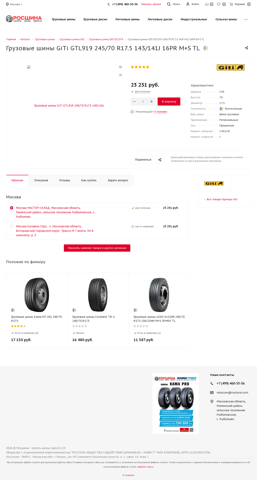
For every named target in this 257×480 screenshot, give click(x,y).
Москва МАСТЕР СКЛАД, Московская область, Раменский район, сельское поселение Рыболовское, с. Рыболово (55, 212)
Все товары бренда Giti (222, 199)
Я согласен (128, 475)
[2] (136, 67)
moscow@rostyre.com (232, 392)
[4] (144, 67)
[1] (133, 67)
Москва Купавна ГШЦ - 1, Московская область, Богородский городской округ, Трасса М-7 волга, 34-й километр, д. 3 (54, 231)
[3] (140, 67)
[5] (148, 67)
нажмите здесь (145, 467)
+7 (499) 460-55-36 (125, 4)
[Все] (245, 19)
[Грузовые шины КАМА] (175, 403)
